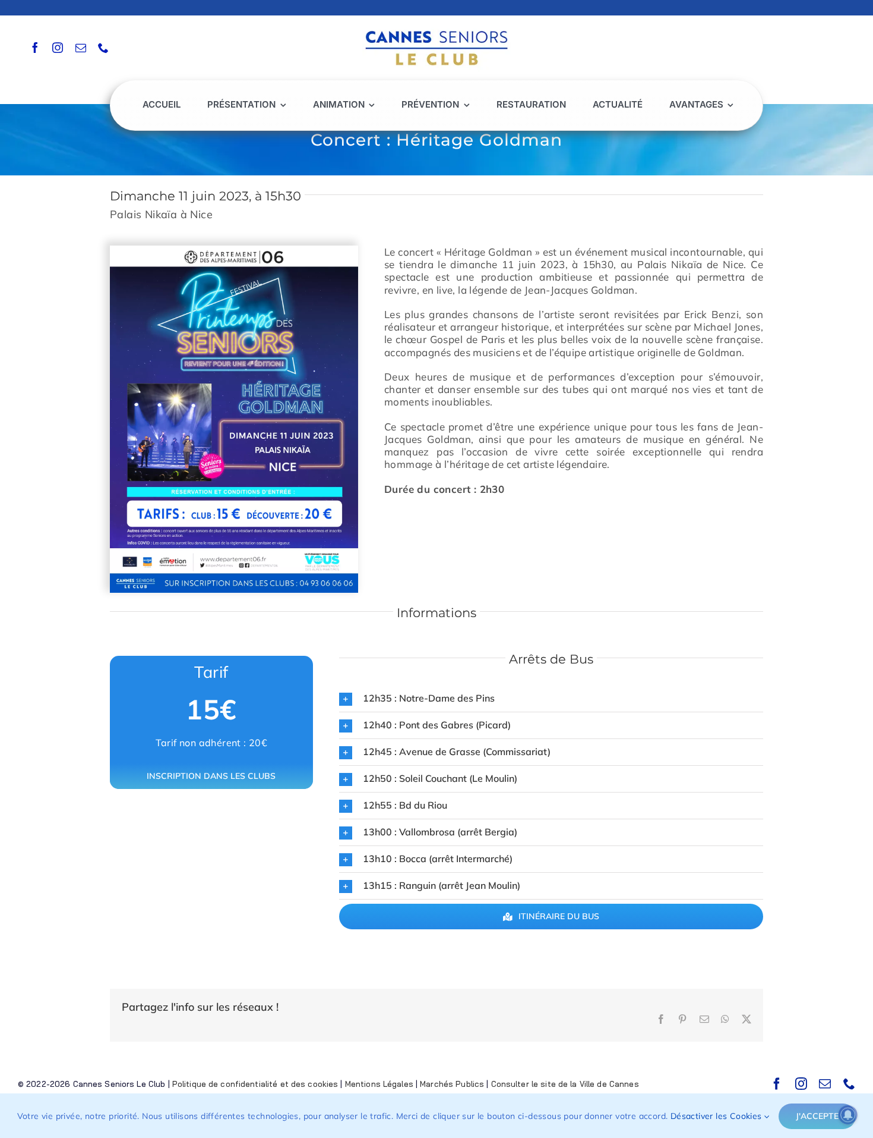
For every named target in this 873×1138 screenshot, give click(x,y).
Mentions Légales (379, 1084)
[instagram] (57, 47)
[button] (551, 699)
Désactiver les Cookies (717, 1116)
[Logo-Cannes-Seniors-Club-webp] (436, 27)
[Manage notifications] (848, 1114)
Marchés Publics (452, 1084)
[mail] (80, 47)
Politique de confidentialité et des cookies (255, 1084)
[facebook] (35, 47)
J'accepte (817, 1116)
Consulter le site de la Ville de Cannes (565, 1084)
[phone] (103, 47)
